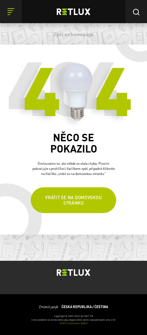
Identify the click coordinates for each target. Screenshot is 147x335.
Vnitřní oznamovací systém (73, 323)
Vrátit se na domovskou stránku (73, 200)
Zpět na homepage (74, 34)
